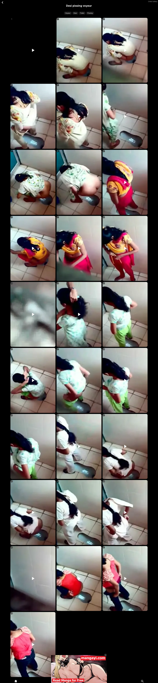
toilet (82, 13)
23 (58, 481)
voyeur (67, 13)
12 (104, 217)
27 (104, 547)
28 (12, 613)
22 (12, 481)
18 (104, 349)
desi (75, 13)
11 (57, 217)
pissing (90, 13)
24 (104, 481)
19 (12, 415)
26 (58, 547)
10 (12, 217)
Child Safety (152, 1)
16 (12, 349)
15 (104, 283)
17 (58, 349)
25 (12, 547)
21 (104, 415)
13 (12, 283)
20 (58, 415)
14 (58, 283)
